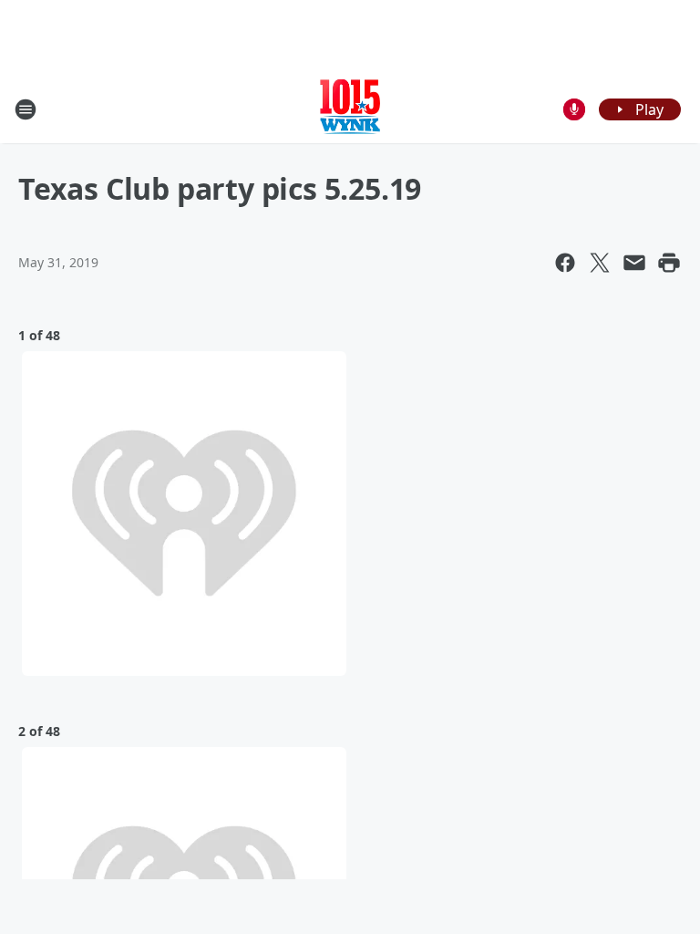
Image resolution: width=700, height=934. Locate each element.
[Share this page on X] (599, 262)
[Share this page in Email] (634, 262)
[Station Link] (350, 109)
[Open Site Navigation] (25, 109)
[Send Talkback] (574, 109)
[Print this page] (669, 262)
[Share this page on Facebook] (565, 262)
